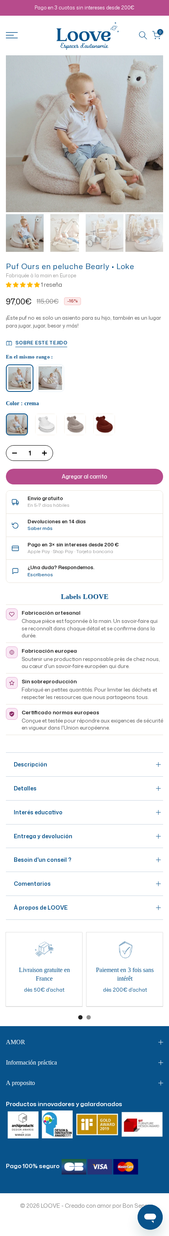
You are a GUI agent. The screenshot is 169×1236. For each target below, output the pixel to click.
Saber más (40, 528)
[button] (23, 284)
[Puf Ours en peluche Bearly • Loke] (19, 378)
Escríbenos (40, 574)
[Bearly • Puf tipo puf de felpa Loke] (50, 378)
